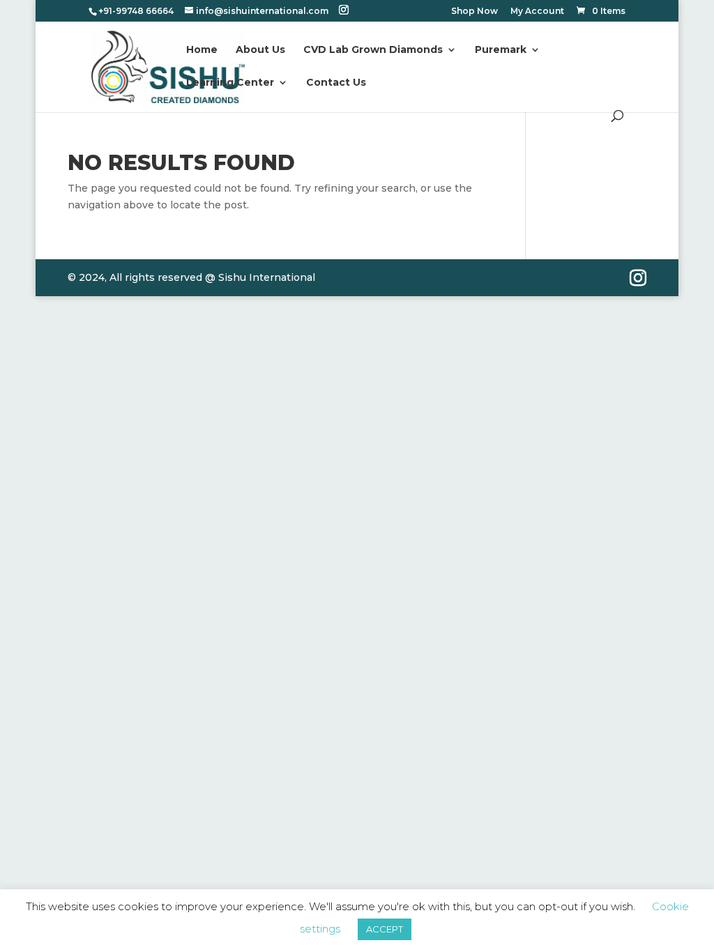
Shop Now (474, 11)
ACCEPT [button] (384, 929)
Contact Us (336, 83)
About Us (260, 50)
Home (202, 50)
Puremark (500, 50)
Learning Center (230, 83)
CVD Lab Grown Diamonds (373, 50)
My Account (537, 11)
